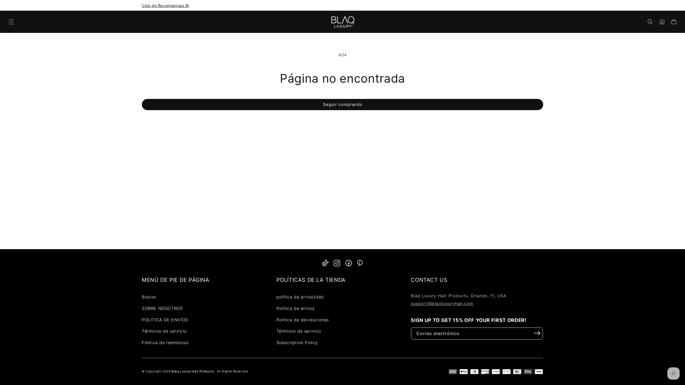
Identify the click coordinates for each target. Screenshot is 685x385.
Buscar (149, 296)
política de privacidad (300, 296)
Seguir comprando (342, 104)
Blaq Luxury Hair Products (193, 371)
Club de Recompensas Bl (165, 5)
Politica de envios (295, 308)
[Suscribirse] (537, 333)
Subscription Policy (297, 342)
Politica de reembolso (165, 342)
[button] (11, 22)
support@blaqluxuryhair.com (442, 303)
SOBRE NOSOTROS (162, 308)
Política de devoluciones (302, 319)
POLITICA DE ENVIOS (165, 319)
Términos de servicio (164, 331)
